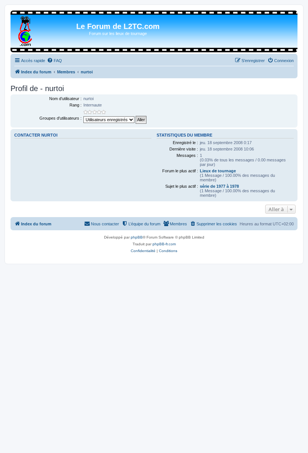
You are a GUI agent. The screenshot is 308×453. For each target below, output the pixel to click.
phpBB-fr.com (164, 244)
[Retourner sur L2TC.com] (25, 29)
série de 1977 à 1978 (219, 186)
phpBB (137, 237)
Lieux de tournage (218, 171)
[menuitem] (54, 60)
